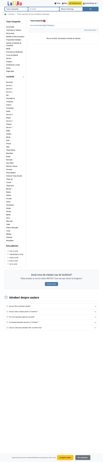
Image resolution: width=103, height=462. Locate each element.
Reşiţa (8, 192)
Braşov (8, 118)
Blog (65, 3)
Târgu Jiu (9, 179)
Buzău (8, 157)
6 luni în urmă (13, 261)
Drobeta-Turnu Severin (14, 176)
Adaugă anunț (76, 3)
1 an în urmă (13, 264)
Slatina (8, 195)
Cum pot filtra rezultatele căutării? (20, 306)
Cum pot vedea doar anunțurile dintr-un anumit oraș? (25, 328)
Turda (8, 231)
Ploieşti (9, 124)
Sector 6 (9, 89)
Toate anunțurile (37, 21)
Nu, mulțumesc (83, 457)
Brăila (8, 131)
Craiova (8, 105)
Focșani (9, 199)
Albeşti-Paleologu (48, 25)
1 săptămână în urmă (16, 254)
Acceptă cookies (65, 457)
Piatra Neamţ (11, 173)
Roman (8, 211)
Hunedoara (10, 205)
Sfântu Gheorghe (12, 228)
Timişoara (9, 102)
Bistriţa (8, 189)
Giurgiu (8, 208)
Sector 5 (9, 121)
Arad (7, 140)
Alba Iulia (9, 221)
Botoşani (9, 160)
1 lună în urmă (13, 258)
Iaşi (7, 95)
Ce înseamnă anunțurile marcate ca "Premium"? (23, 322)
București (9, 82)
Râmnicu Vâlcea (11, 166)
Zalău (8, 224)
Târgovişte (10, 186)
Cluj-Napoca (10, 98)
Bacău (8, 137)
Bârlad (8, 215)
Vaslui (8, 202)
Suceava (9, 169)
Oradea (8, 134)
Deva (8, 218)
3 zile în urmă (13, 251)
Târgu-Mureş (10, 150)
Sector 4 (9, 115)
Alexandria (9, 241)
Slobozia (9, 237)
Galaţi (8, 111)
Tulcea (8, 182)
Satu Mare (9, 163)
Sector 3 (9, 85)
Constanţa (9, 108)
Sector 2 (9, 92)
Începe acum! (51, 284)
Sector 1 (9, 127)
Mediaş (8, 234)
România (11, 14)
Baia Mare (9, 153)
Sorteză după (90, 30)
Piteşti (8, 144)
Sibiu (7, 147)
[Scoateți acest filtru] (23, 76)
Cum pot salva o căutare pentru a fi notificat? (23, 312)
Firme (58, 3)
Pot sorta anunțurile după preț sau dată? (22, 317)
